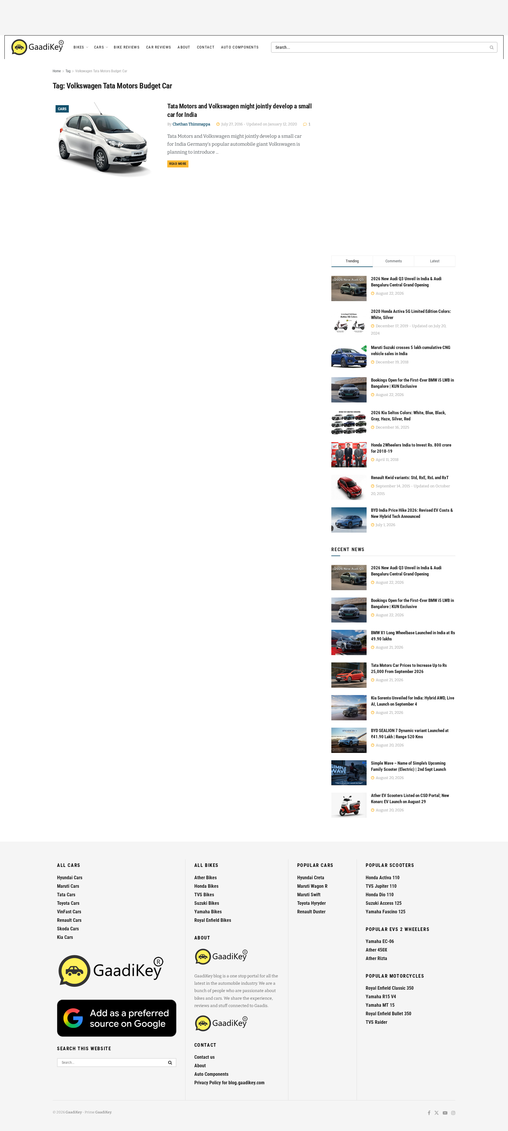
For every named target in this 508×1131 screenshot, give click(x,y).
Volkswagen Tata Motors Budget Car (101, 71)
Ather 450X (376, 950)
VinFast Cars (69, 911)
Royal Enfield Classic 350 (390, 988)
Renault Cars (69, 920)
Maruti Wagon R (312, 886)
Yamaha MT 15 (380, 1005)
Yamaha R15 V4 (381, 996)
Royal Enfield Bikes (212, 920)
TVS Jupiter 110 (381, 886)
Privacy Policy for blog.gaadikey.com (229, 1082)
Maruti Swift (308, 894)
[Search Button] (492, 47)
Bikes (78, 47)
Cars (99, 47)
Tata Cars (66, 894)
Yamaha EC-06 (380, 941)
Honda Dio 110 (380, 894)
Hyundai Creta (310, 877)
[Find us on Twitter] (436, 1113)
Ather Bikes (205, 877)
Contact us (204, 1057)
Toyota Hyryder (311, 903)
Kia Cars (65, 937)
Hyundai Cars (69, 877)
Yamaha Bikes (208, 911)
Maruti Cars (68, 886)
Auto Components (240, 47)
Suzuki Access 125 (384, 903)
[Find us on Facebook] (429, 1113)
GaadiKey (74, 1112)
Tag (68, 71)
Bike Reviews (127, 47)
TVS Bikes (204, 894)
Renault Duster (311, 911)
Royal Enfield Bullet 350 (388, 1013)
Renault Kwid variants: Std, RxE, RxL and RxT (410, 477)
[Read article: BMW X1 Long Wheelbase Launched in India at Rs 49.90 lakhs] (349, 642)
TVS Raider (376, 1022)
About (184, 47)
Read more (178, 164)
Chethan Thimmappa (191, 124)
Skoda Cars (68, 929)
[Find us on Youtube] (445, 1113)
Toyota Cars (68, 903)
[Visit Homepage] (38, 47)
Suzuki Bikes (206, 903)
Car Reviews (158, 47)
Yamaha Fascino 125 (385, 911)
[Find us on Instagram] (453, 1113)
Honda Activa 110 (383, 877)
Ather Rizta (376, 958)
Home (57, 71)
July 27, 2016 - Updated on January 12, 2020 (258, 124)
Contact (206, 47)
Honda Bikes (206, 886)
